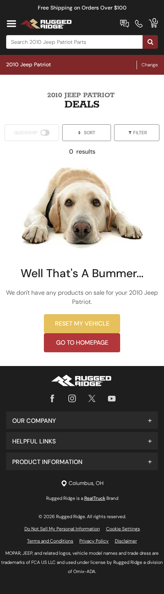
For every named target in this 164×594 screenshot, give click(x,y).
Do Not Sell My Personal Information (62, 529)
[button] (82, 420)
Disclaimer (126, 541)
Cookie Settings (123, 529)
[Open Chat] (124, 23)
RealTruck (94, 498)
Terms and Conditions (50, 541)
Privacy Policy (94, 541)
